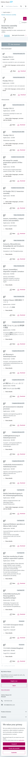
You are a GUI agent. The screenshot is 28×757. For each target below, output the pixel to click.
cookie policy (21, 740)
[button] (14, 681)
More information (5, 690)
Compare (24, 22)
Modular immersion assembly (8, 14)
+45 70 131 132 (8, 700)
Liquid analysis (6, 12)
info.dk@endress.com (9, 704)
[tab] (7, 35)
